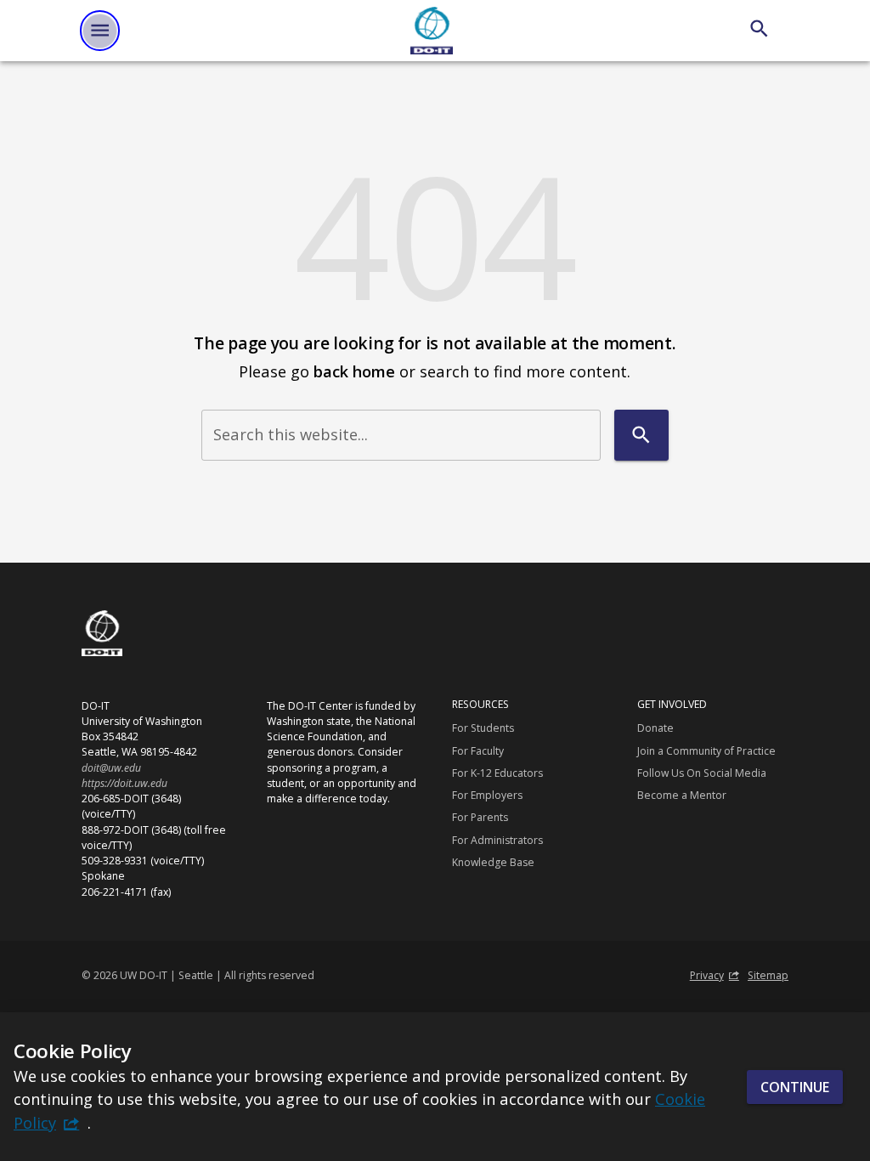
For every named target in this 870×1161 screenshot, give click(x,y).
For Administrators (497, 840)
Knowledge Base (493, 862)
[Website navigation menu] (100, 30)
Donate (655, 728)
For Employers (487, 795)
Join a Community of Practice (706, 751)
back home (354, 371)
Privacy (707, 975)
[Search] (759, 28)
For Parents (480, 817)
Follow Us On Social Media (701, 773)
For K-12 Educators (497, 773)
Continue (794, 1087)
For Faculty (478, 751)
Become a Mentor (681, 795)
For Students (483, 728)
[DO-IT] (431, 30)
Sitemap (768, 975)
